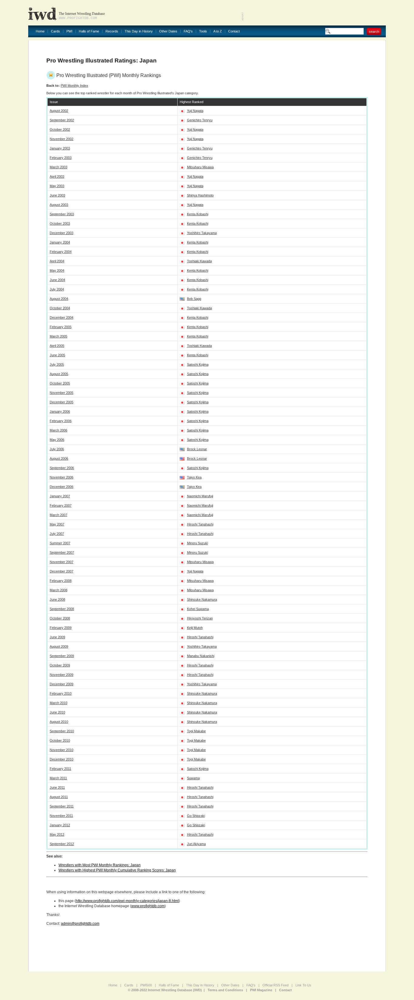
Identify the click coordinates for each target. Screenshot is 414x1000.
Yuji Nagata (195, 110)
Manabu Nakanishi (200, 656)
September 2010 (62, 731)
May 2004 (57, 270)
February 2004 (61, 251)
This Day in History (139, 31)
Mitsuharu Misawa (200, 167)
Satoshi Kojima (198, 364)
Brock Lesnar (197, 449)
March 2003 (58, 167)
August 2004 (59, 298)
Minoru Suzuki (197, 543)
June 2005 (57, 355)
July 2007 (57, 533)
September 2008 (62, 609)
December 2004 (61, 317)
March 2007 (58, 515)
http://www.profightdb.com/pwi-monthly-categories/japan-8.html (127, 901)
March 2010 (58, 703)
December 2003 (61, 233)
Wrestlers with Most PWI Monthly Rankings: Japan (99, 865)
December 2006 (61, 486)
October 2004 (60, 308)
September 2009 (62, 656)
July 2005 (57, 364)
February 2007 (61, 505)
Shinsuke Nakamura (202, 599)
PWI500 (146, 985)
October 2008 (60, 618)
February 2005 (61, 327)
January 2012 (60, 825)
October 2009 (60, 665)
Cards (55, 31)
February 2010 (61, 693)
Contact (234, 31)
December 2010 (61, 759)
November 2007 (61, 562)
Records (111, 31)
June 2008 (57, 599)
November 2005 (61, 392)
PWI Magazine (261, 990)
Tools (203, 31)
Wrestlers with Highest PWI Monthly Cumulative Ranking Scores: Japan (117, 870)
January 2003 (60, 148)
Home (40, 31)
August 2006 (59, 458)
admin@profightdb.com (80, 923)
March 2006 (58, 430)
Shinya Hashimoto (200, 195)
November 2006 (61, 477)
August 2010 (59, 721)
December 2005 (61, 402)
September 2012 (62, 844)
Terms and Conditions (225, 990)
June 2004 (57, 280)
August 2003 (59, 204)
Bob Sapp (194, 298)
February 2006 (61, 421)
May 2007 (57, 524)
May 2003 (57, 186)
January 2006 (60, 411)
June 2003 (57, 195)
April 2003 (57, 176)
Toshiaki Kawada (199, 261)
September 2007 (62, 552)
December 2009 (61, 684)
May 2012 (57, 834)
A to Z (217, 31)
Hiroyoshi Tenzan (200, 618)
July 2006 (57, 449)
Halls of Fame (89, 31)
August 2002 (59, 110)
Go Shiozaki (196, 815)
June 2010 (57, 712)
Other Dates (168, 31)
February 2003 (61, 157)
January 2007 (60, 496)
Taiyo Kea (194, 477)
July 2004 (57, 289)
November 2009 (61, 674)
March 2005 (58, 336)
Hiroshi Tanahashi (200, 524)
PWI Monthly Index (74, 85)
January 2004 (60, 242)
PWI (69, 31)
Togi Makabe (196, 731)
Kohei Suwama (198, 609)
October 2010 (60, 740)
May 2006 (57, 439)
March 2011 (58, 778)
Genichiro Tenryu (199, 120)
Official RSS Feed (275, 985)
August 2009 (59, 646)
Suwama (193, 778)
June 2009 (57, 637)
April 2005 (57, 345)
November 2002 (61, 139)
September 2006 (62, 468)
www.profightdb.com (148, 906)
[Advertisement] (315, 12)
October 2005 (60, 383)
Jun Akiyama (196, 844)
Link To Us (303, 985)
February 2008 (61, 580)
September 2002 (62, 120)
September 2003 (62, 214)
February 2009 (61, 627)
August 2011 (59, 797)
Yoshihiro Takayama (202, 233)
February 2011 (60, 768)
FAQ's (188, 31)
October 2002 (60, 129)
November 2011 (61, 815)
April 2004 (57, 261)
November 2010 (61, 750)
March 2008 (58, 590)
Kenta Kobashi (197, 214)
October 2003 (60, 223)
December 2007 (61, 571)
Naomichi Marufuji (200, 496)
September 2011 (62, 806)
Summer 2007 (60, 543)
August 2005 (59, 374)
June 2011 (57, 787)
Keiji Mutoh (195, 627)
